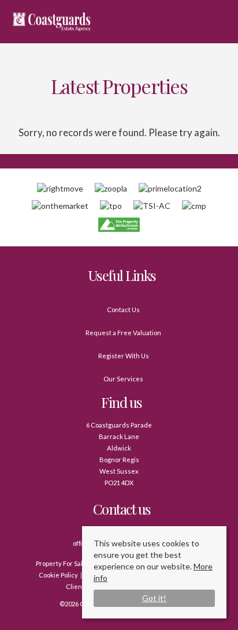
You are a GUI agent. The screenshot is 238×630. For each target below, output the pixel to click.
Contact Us (123, 309)
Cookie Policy (58, 575)
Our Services (123, 378)
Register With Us (123, 355)
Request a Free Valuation (123, 332)
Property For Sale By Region (77, 563)
